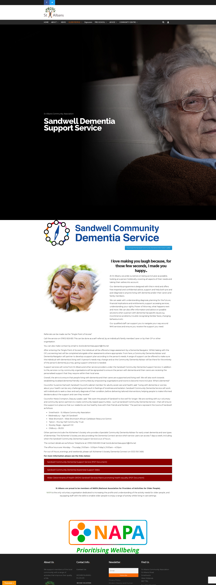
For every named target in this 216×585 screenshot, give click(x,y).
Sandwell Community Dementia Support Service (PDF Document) (77, 462)
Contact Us (81, 569)
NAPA (49, 493)
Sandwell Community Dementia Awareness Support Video (73, 470)
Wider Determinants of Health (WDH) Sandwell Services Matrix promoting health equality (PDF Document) (95, 478)
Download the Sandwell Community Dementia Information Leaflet (148, 248)
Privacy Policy (114, 580)
